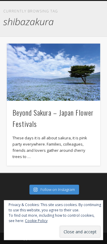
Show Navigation (101, 4)
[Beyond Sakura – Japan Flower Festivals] (53, 72)
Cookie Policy (36, 220)
